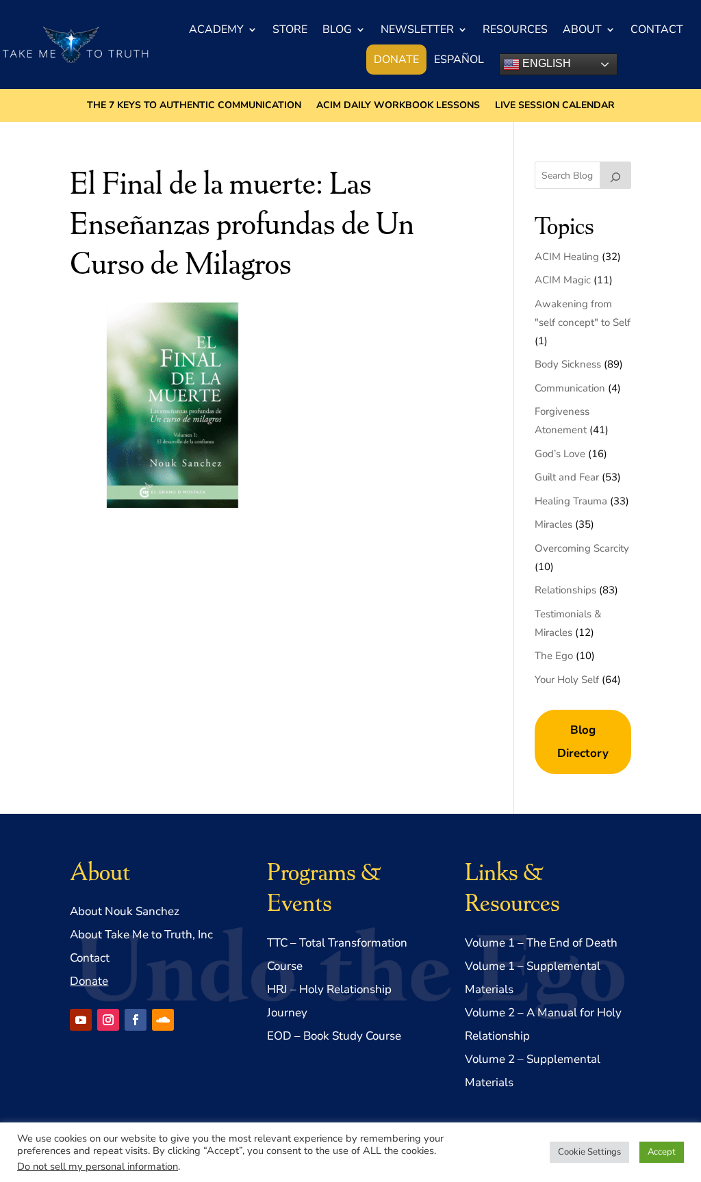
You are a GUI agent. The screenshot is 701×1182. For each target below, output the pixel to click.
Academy (216, 29)
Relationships (565, 590)
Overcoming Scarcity (582, 548)
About (582, 29)
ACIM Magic (563, 280)
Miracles (553, 524)
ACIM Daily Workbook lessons (398, 106)
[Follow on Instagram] (108, 1020)
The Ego (554, 656)
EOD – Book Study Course (334, 1036)
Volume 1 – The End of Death (541, 943)
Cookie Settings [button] (589, 1152)
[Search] (615, 175)
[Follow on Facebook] (135, 1020)
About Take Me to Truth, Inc (141, 934)
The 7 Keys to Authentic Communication (194, 106)
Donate (396, 59)
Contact (656, 29)
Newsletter (417, 29)
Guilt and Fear (567, 477)
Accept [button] (662, 1152)
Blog (337, 29)
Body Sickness (568, 364)
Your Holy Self (567, 679)
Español (459, 59)
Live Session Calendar (555, 106)
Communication (570, 388)
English (545, 63)
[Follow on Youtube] (81, 1020)
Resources (515, 29)
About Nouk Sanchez (124, 911)
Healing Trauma (571, 501)
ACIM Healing (567, 257)
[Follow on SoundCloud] (163, 1020)
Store (289, 29)
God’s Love (560, 454)
